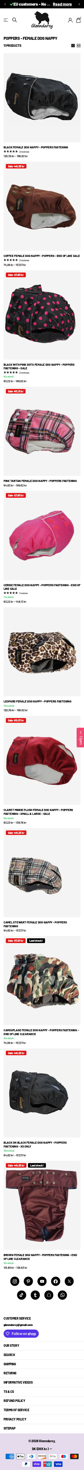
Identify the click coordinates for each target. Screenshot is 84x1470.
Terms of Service (16, 1410)
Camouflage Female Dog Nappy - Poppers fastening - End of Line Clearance (41, 1032)
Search (9, 1355)
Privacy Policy (15, 1419)
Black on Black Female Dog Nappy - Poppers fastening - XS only (35, 1144)
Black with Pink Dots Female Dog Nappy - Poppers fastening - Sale (39, 366)
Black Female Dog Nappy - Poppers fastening (36, 147)
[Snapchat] (49, 1295)
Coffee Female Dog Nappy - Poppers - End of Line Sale (42, 256)
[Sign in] (70, 20)
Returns (10, 1373)
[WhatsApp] (62, 1295)
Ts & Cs (9, 1392)
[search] (14, 20)
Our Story (11, 1345)
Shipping (10, 1364)
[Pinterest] (28, 1281)
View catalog (6, 20)
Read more (62, 4)
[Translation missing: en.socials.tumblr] (35, 1295)
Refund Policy (14, 1401)
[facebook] (55, 1281)
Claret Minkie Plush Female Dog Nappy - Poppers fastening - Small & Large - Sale (38, 812)
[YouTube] (42, 1281)
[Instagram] (14, 1281)
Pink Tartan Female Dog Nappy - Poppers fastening (40, 481)
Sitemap (9, 1428)
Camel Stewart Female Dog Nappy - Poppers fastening (35, 924)
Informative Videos (18, 1382)
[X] (69, 1281)
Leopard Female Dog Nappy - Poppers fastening (37, 701)
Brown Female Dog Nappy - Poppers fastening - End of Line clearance (40, 1257)
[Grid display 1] (73, 46)
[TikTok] (21, 1295)
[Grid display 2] (78, 46)
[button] (5, 4)
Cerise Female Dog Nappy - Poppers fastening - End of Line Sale (42, 587)
